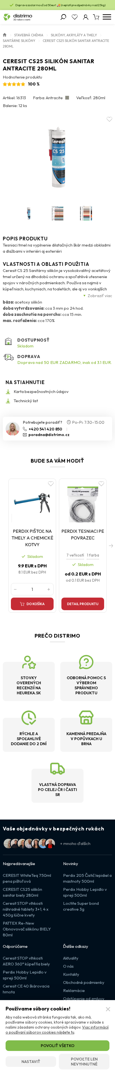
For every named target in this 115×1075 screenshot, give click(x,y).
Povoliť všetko (58, 1045)
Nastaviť (30, 1061)
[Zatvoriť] (108, 1009)
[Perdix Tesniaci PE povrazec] (82, 501)
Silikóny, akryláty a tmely (74, 35)
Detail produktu (83, 604)
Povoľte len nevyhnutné (84, 1062)
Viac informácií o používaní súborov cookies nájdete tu (57, 1030)
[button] (111, 545)
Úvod (5, 34)
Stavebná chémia (28, 35)
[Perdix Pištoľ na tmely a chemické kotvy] (32, 501)
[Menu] (106, 17)
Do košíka (36, 604)
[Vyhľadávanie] (63, 17)
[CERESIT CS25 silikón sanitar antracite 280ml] (57, 157)
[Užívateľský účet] (85, 17)
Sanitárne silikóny (19, 41)
